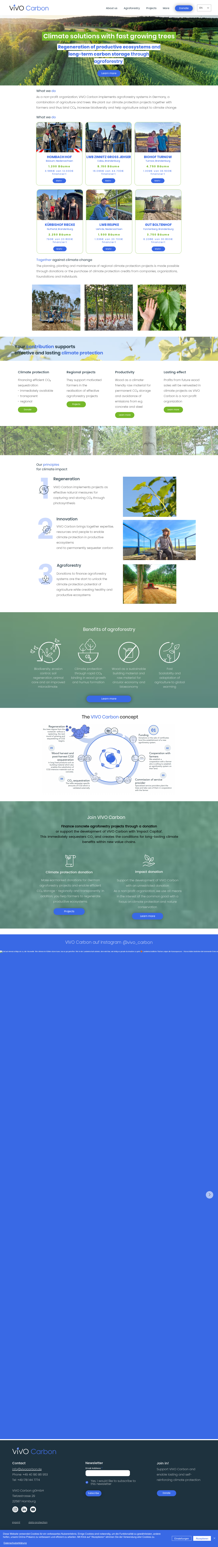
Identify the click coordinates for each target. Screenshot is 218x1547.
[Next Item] (209, 1195)
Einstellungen (181, 1538)
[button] (112, 8)
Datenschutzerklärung (15, 1543)
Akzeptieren (202, 1538)
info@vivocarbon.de (27, 1469)
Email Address (93, 1468)
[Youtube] (33, 1509)
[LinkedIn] (24, 1509)
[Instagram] (15, 1509)
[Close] (214, 1538)
